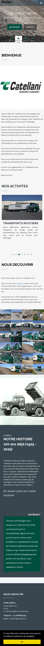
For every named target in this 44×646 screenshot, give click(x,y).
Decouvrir (14, 27)
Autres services (32, 41)
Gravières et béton (18, 41)
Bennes (25, 40)
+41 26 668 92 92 (19, 615)
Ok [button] (22, 642)
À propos (20, 283)
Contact (30, 27)
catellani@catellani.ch (17, 619)
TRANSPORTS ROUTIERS (20, 223)
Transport (11, 40)
